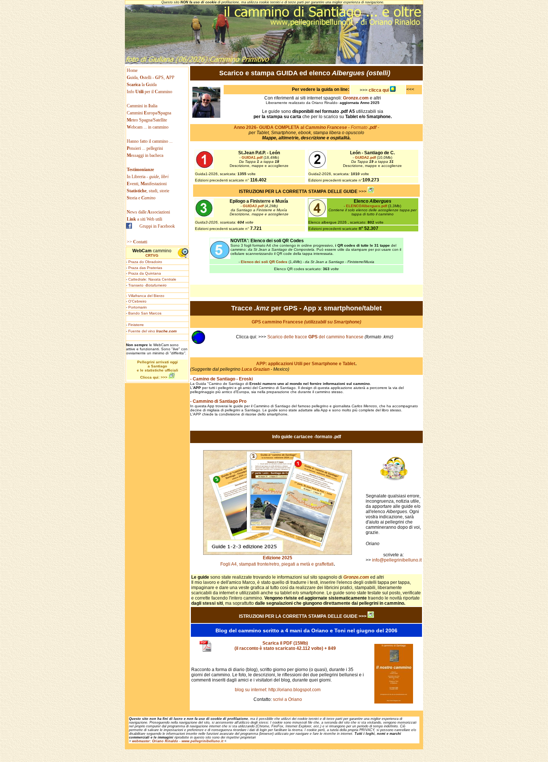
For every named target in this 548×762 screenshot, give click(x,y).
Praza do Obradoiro (145, 262)
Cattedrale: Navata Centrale (152, 279)
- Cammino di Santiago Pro (218, 401)
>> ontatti (137, 241)
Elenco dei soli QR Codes (264, 262)
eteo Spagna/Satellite (147, 120)
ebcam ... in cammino (148, 127)
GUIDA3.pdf (253, 206)
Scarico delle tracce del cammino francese (315, 336)
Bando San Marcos (144, 313)
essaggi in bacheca (145, 155)
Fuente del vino (152, 331)
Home (132, 70)
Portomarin (137, 307)
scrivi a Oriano (287, 699)
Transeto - (147, 285)
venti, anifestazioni (147, 183)
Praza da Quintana (144, 273)
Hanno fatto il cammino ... (150, 141)
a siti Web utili (144, 219)
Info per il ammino (150, 91)
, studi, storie (148, 190)
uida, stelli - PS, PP (150, 77)
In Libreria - (148, 176)
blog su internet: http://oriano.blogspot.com (278, 689)
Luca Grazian (256, 369)
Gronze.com (356, 577)
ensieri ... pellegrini (145, 148)
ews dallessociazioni (148, 212)
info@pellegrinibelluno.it (396, 560)
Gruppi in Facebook (157, 226)
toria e (141, 197)
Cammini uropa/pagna (149, 113)
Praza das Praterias (145, 268)
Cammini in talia (142, 105)
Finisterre (136, 325)
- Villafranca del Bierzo (145, 296)
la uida (142, 84)
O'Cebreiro (137, 301)
